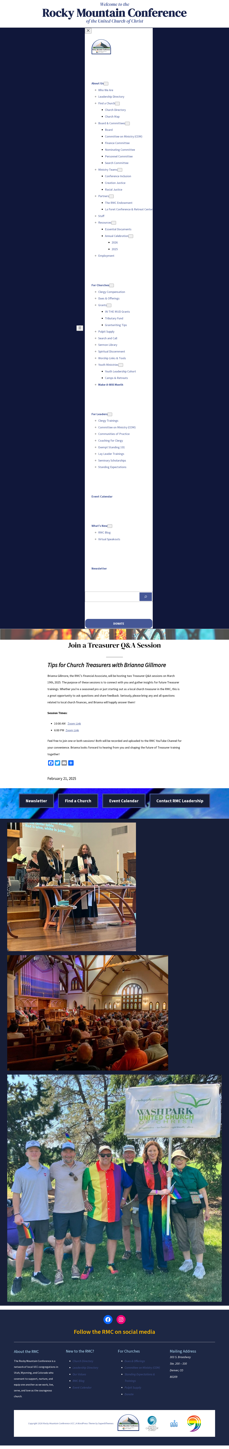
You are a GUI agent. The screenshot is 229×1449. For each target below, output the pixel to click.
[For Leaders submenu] (109, 414)
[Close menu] (88, 30)
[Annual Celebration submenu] (130, 236)
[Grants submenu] (109, 305)
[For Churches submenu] (111, 285)
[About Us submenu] (106, 83)
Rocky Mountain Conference (114, 12)
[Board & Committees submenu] (127, 123)
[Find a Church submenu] (117, 103)
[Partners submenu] (111, 196)
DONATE (118, 623)
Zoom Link (74, 723)
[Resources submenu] (113, 223)
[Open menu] (79, 328)
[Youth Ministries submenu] (120, 365)
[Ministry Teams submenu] (120, 170)
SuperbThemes (105, 1423)
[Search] (145, 596)
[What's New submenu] (109, 526)
